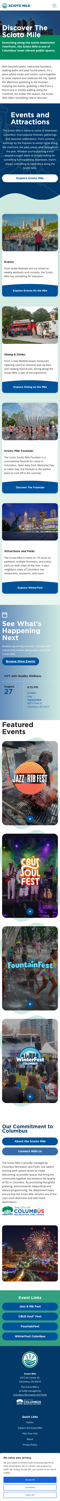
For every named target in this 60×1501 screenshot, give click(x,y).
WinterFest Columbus (30, 1336)
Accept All (30, 1479)
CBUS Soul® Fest (30, 1316)
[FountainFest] (30, 968)
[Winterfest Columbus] (30, 1061)
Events (30, 1422)
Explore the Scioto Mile (30, 1427)
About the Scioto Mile (30, 1141)
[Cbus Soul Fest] (30, 876)
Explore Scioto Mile (30, 178)
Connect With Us (30, 1151)
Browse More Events (20, 661)
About (30, 1439)
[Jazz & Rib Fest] (30, 783)
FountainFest (30, 1326)
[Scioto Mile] (16, 5)
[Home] (30, 1360)
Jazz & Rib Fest (30, 1306)
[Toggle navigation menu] (55, 5)
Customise (30, 1487)
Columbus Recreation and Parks (30, 1394)
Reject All (30, 1495)
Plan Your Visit (30, 1433)
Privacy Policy (30, 1444)
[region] (30, 1477)
